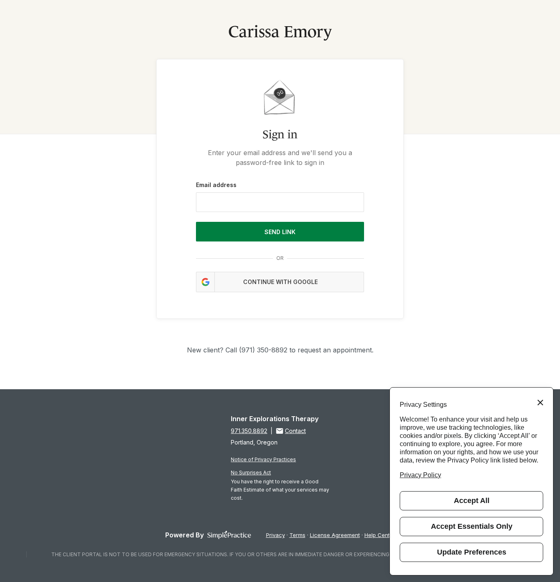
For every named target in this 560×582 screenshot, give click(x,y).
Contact (295, 430)
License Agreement (335, 535)
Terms (297, 535)
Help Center (379, 535)
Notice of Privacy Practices (263, 459)
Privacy (275, 535)
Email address (216, 184)
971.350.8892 (249, 430)
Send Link (280, 231)
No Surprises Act (251, 472)
